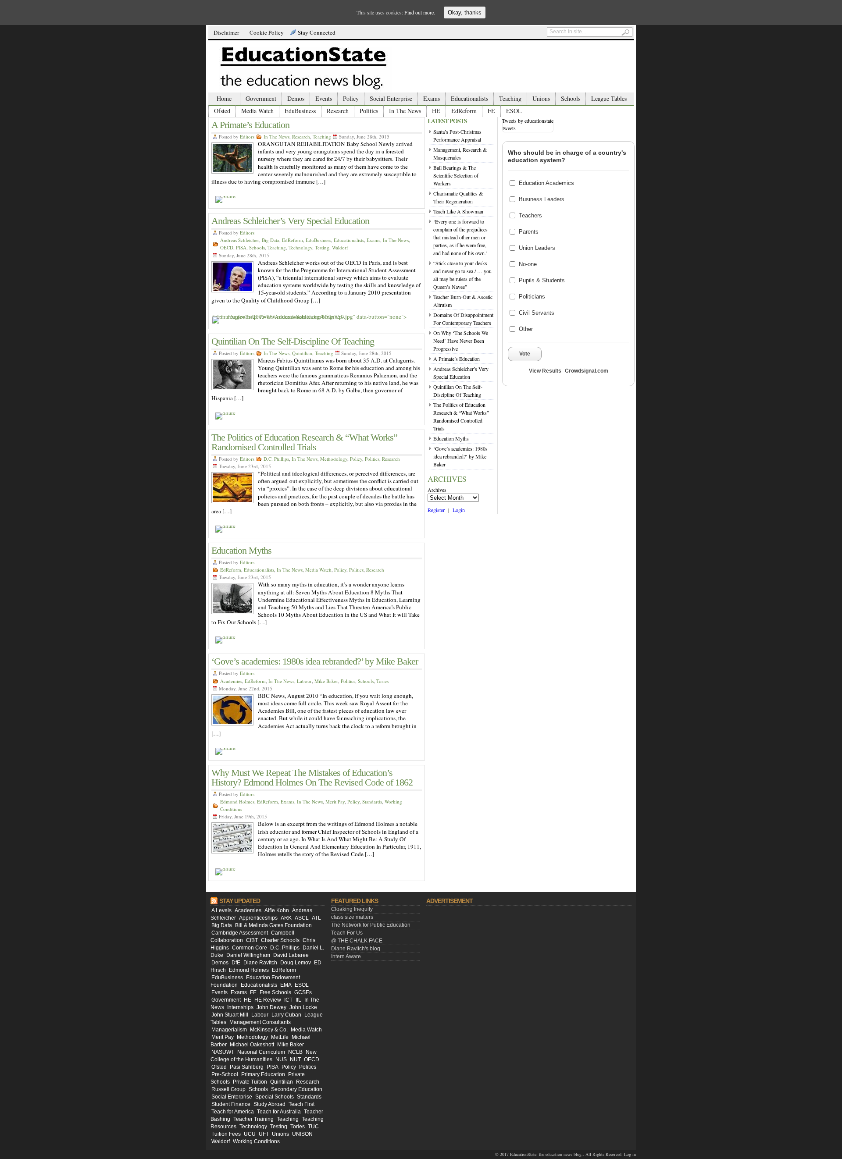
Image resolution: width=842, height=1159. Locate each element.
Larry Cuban (286, 1015)
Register (436, 509)
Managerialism (229, 1030)
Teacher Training (253, 1119)
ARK (286, 918)
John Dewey (271, 1007)
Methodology (333, 458)
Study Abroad (269, 1104)
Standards (372, 801)
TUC (313, 1126)
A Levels (221, 910)
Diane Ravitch (260, 963)
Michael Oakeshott (252, 1045)
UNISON (302, 1134)
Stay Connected (316, 32)
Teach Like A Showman (458, 211)
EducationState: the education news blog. (546, 1154)
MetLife (280, 1037)
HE (436, 111)
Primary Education (263, 1074)
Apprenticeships (258, 918)
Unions (541, 98)
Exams (431, 98)
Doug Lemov (295, 963)
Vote (524, 354)
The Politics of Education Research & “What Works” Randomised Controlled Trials (304, 442)
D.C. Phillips (276, 458)
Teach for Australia (279, 1112)
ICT (288, 1000)
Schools (570, 98)
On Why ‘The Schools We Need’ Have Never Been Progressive (460, 340)
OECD (226, 247)
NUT (295, 1059)
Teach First (301, 1104)
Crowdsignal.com (586, 371)
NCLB (295, 1052)
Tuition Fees (226, 1134)
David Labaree (291, 955)
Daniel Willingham (248, 955)
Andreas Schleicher (239, 240)
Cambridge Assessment (239, 933)
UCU (250, 1134)
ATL (316, 918)
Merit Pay (335, 801)
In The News (405, 111)
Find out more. (419, 12)
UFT (264, 1134)
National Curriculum (261, 1052)
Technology (300, 247)
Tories (382, 681)
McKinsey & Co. (269, 1030)
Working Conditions (256, 1141)
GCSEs (303, 992)
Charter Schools (280, 940)
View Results (545, 371)
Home (224, 98)
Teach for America (232, 1112)
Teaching (510, 98)
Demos (295, 98)
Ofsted (222, 111)
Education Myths (241, 550)
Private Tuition (250, 1082)
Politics (369, 111)
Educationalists (469, 98)
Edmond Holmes (237, 801)
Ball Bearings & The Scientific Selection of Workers (455, 175)
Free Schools (275, 992)
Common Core (249, 948)
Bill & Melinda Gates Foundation (273, 925)
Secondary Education (296, 1089)
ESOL (514, 111)
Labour (304, 681)
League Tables (609, 98)
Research (338, 111)
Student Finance (230, 1104)
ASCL (302, 918)
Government (261, 98)
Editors (247, 136)
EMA (286, 985)
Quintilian (302, 353)
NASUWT (222, 1052)
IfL (298, 1000)
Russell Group (228, 1089)
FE (491, 111)
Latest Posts (447, 120)
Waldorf (340, 247)
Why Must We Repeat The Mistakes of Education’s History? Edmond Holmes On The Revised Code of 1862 (312, 777)
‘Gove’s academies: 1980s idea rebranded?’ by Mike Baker (314, 661)
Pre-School (224, 1074)
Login (459, 509)
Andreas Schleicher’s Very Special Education (290, 220)
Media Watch (257, 111)
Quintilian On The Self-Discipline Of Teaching (292, 341)
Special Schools (274, 1097)
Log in (630, 1154)
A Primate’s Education (250, 124)
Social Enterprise (391, 98)
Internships (240, 1007)
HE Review (267, 1000)
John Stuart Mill (229, 1015)
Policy (351, 98)
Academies (231, 681)
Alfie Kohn (276, 910)
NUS (281, 1059)
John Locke (303, 1007)
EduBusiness (300, 111)
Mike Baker (326, 681)
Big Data (270, 240)
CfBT (252, 940)
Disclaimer (226, 32)
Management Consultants (260, 1022)
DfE (236, 963)
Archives (437, 489)
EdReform (464, 111)
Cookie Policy (267, 32)
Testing (322, 247)
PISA (241, 247)
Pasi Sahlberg (247, 1067)
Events (323, 98)
